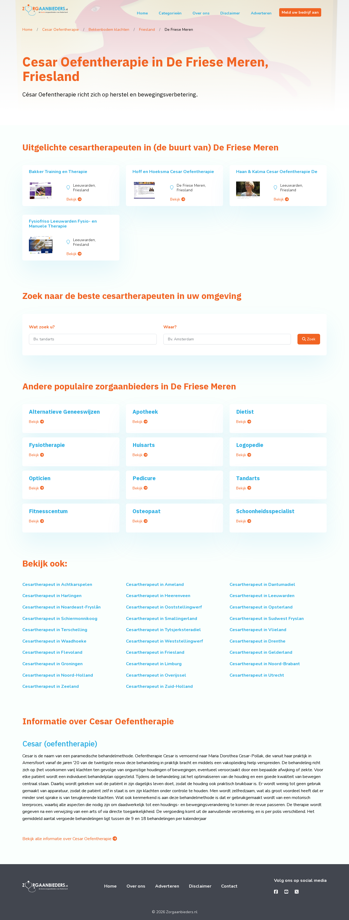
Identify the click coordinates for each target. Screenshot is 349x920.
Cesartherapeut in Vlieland (258, 630)
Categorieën (170, 13)
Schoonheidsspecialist (265, 511)
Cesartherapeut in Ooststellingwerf (164, 607)
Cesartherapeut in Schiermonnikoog (59, 619)
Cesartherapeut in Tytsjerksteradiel (163, 630)
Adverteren (261, 13)
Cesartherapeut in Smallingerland (161, 619)
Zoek (310, 339)
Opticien (39, 478)
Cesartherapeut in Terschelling (54, 630)
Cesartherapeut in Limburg (154, 664)
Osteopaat (147, 511)
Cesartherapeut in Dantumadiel (262, 585)
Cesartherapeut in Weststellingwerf (164, 641)
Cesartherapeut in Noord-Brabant (265, 664)
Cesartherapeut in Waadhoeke (54, 641)
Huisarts (144, 445)
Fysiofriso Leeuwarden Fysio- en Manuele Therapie (63, 223)
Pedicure (144, 478)
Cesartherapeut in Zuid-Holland (159, 686)
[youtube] (286, 892)
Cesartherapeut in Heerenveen (158, 596)
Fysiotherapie (47, 445)
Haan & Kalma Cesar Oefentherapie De (276, 172)
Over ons (200, 13)
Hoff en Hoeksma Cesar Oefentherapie (173, 172)
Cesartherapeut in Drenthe (257, 641)
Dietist (245, 411)
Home (142, 13)
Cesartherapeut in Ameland (155, 585)
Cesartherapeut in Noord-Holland (57, 675)
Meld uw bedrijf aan (300, 12)
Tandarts (248, 478)
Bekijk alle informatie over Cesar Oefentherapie (67, 839)
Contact (229, 886)
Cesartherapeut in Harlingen (52, 596)
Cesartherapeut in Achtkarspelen (57, 585)
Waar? (170, 327)
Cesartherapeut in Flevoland (52, 652)
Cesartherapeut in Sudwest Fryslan (267, 619)
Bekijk (72, 199)
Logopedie (249, 445)
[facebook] (276, 892)
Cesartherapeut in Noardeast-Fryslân (61, 607)
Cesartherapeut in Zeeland (50, 686)
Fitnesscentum (48, 511)
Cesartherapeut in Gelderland (261, 652)
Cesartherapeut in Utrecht (257, 675)
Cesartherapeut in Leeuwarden (262, 596)
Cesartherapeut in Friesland (155, 652)
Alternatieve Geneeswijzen (64, 411)
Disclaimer (230, 13)
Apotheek (145, 411)
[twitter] (297, 892)
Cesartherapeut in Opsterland (261, 607)
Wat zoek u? (42, 327)
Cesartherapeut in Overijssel (156, 675)
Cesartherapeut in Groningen (52, 664)
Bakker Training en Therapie (58, 172)
